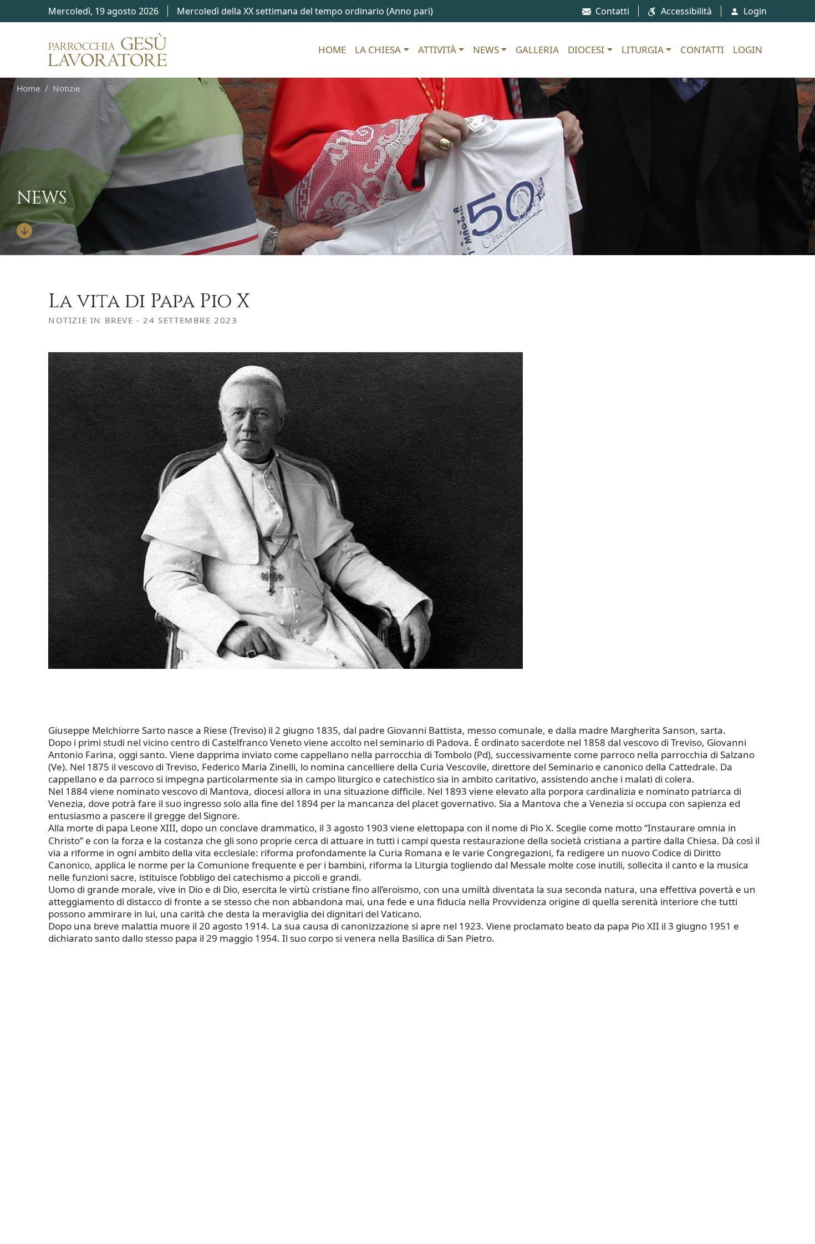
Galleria (537, 49)
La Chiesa (378, 49)
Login (755, 11)
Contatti (612, 11)
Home (332, 49)
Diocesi (586, 49)
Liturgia (643, 49)
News (486, 49)
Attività (437, 49)
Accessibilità (686, 11)
